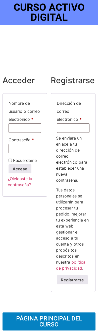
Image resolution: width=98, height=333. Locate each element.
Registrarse (72, 279)
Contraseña (25, 139)
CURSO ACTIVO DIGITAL (49, 12)
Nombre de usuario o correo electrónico (25, 110)
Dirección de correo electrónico (73, 110)
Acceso (20, 168)
